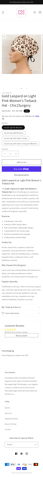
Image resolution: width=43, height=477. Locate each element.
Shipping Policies (11, 419)
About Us (8, 413)
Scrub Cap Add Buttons (13, 133)
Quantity (5, 149)
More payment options (21, 175)
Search (7, 408)
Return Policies (10, 424)
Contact (8, 429)
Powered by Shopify (27, 472)
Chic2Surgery (18, 472)
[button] (3, 12)
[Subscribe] (35, 444)
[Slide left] (16, 88)
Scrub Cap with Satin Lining (15, 138)
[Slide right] (26, 88)
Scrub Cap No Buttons (13, 127)
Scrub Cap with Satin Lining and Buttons (20, 144)
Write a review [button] (21, 335)
